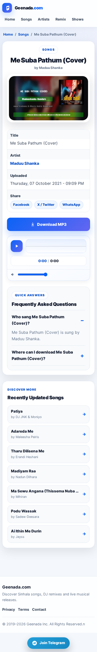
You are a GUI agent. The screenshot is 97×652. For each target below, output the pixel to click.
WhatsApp (71, 205)
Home (10, 19)
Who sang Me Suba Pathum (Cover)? (38, 320)
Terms (23, 609)
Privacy (8, 609)
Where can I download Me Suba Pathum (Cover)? (42, 355)
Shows (78, 19)
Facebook (21, 205)
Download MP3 (52, 224)
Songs (26, 19)
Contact (39, 609)
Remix (60, 19)
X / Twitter (45, 205)
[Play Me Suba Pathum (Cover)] (17, 246)
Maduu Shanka (24, 163)
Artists (43, 19)
